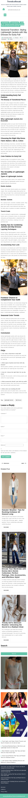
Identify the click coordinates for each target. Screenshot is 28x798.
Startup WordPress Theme (9, 796)
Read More (7, 527)
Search (4, 646)
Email (3, 435)
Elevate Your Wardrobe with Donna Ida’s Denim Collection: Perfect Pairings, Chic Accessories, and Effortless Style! (14, 573)
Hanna (16, 37)
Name (3, 426)
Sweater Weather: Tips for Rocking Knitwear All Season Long (13, 512)
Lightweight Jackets (8, 400)
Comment (4, 413)
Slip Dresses (18, 400)
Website (3, 445)
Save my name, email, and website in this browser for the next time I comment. (14, 451)
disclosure (3, 787)
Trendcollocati (14, 1)
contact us (3, 789)
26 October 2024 (7, 37)
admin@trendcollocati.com (14, 9)
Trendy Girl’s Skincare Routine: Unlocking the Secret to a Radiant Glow (12, 625)
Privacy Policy (4, 791)
